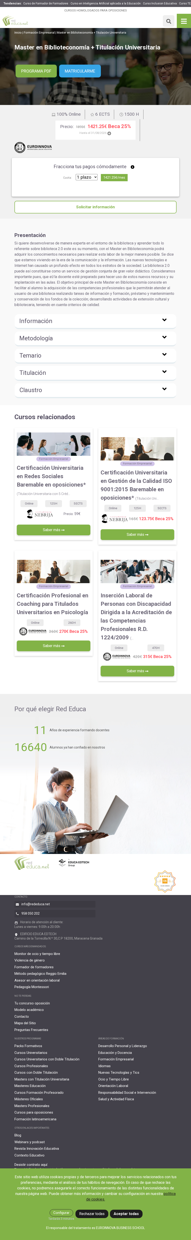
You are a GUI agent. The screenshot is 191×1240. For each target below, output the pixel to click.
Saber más (52, 530)
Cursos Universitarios (30, 1053)
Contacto (21, 1016)
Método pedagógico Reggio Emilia (40, 974)
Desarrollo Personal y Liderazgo (122, 1046)
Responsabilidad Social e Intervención (127, 1092)
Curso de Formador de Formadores (45, 3)
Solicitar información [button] (95, 207)
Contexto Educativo (29, 1155)
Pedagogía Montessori (31, 987)
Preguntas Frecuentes (31, 1030)
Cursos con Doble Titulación (36, 1072)
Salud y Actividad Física (116, 1099)
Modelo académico (29, 1010)
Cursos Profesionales (31, 1066)
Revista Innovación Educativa (36, 1148)
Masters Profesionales (31, 1106)
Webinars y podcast (29, 1142)
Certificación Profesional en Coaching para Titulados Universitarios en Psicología (52, 604)
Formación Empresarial (39, 32)
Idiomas (104, 1066)
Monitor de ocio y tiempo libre (37, 954)
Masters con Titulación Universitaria (41, 1079)
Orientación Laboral (113, 1086)
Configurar (61, 1213)
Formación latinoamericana (35, 1119)
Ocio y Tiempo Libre (113, 1079)
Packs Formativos (28, 1046)
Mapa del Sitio (25, 1023)
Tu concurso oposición (32, 1003)
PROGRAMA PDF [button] (36, 71)
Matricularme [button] (80, 71)
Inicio (18, 32)
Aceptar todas (126, 1214)
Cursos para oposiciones (33, 1112)
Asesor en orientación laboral (37, 980)
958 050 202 (30, 913)
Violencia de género (29, 960)
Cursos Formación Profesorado (39, 1092)
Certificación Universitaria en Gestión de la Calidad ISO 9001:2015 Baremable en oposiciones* (136, 485)
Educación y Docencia (115, 1053)
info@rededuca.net (35, 904)
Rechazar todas (92, 1214)
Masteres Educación (30, 1086)
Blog (17, 1135)
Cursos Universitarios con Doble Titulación (46, 1059)
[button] (95, 321)
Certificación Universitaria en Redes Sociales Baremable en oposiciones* (51, 480)
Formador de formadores (34, 967)
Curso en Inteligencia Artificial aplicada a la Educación (106, 3)
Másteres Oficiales (28, 1099)
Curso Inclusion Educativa (160, 3)
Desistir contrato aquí (30, 1165)
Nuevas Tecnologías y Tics (118, 1072)
